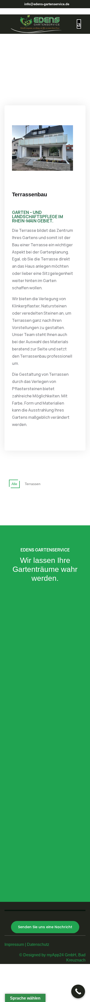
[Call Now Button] (78, 991)
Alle (14, 484)
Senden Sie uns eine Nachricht (45, 926)
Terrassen (32, 484)
